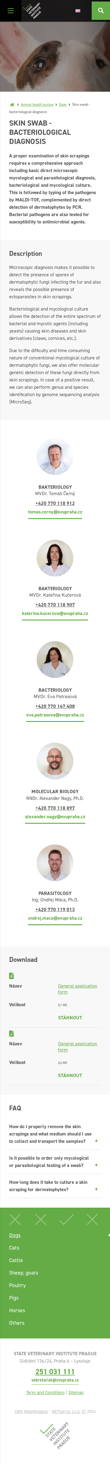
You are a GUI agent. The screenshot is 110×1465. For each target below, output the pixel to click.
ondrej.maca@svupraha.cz (55, 918)
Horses (17, 1310)
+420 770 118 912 (55, 503)
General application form (77, 989)
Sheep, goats (23, 1272)
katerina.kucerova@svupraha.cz (55, 613)
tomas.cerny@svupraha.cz (55, 512)
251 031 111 (55, 1371)
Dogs (63, 104)
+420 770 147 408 (55, 706)
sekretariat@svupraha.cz (55, 1380)
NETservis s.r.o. (66, 1411)
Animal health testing (37, 104)
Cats (14, 1247)
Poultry (17, 1285)
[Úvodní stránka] (32, 10)
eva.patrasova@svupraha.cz (55, 715)
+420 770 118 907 (55, 605)
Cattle (16, 1260)
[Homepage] (12, 104)
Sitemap (76, 1393)
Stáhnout (70, 1017)
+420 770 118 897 (55, 808)
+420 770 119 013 (55, 909)
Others (16, 1323)
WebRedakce (36, 1411)
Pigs (14, 1297)
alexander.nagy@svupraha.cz (55, 816)
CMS (19, 1411)
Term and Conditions (45, 1393)
